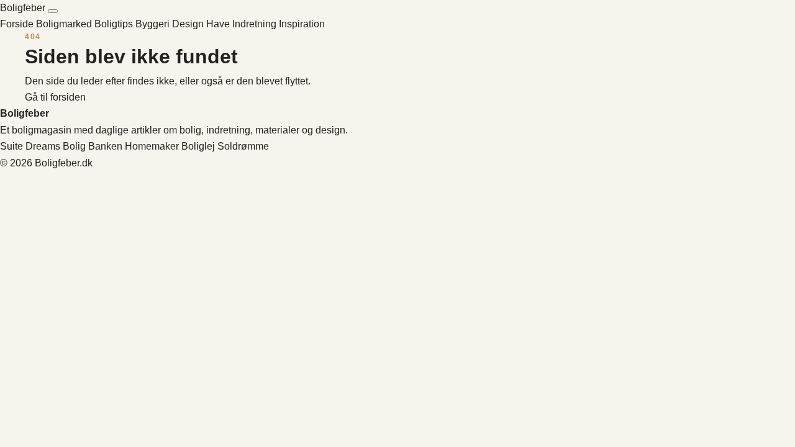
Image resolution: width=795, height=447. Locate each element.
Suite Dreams (30, 146)
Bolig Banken (92, 146)
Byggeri (153, 24)
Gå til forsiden (55, 97)
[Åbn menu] (53, 11)
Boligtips (114, 24)
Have (219, 24)
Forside (17, 24)
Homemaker (152, 146)
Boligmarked (65, 24)
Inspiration (302, 24)
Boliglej (198, 146)
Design (189, 24)
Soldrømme (243, 146)
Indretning (255, 24)
